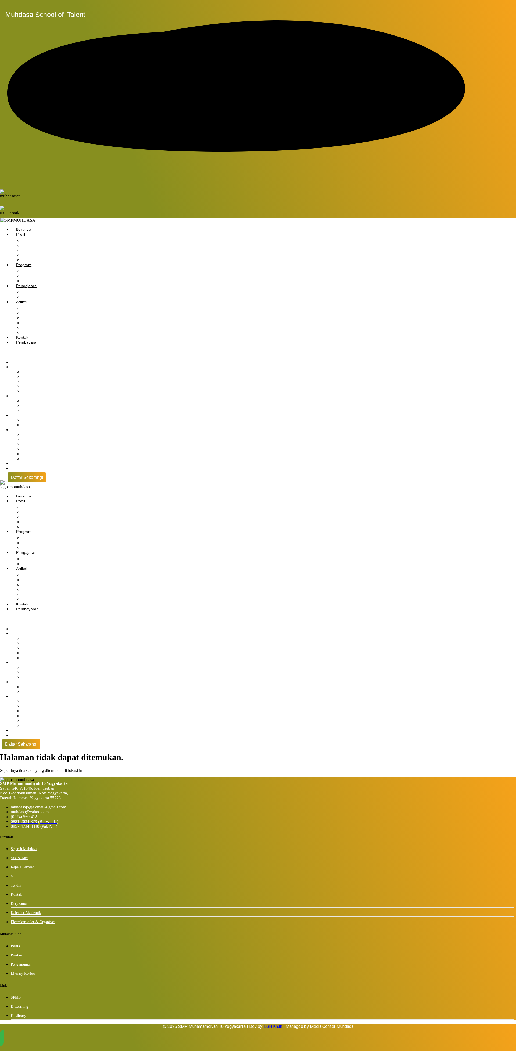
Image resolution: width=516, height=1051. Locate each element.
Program (23, 265)
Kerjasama (19, 904)
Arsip (28, 459)
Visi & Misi (19, 858)
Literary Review (37, 328)
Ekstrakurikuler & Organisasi (48, 281)
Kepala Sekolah (37, 250)
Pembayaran (27, 342)
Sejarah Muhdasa (24, 849)
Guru (15, 876)
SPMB (16, 997)
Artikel (21, 302)
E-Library (31, 425)
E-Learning (19, 1007)
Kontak (22, 337)
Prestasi (16, 955)
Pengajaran (26, 286)
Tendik (29, 391)
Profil (20, 234)
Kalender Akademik (26, 913)
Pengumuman (35, 318)
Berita (15, 946)
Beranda (23, 229)
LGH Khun (273, 1026)
